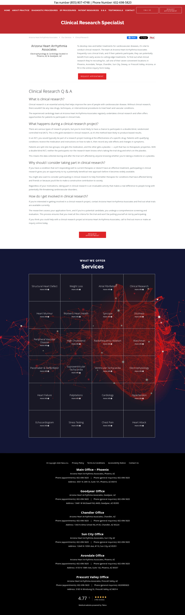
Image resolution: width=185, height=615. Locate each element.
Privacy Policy (78, 463)
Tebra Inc (64, 463)
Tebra (104, 605)
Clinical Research (82, 37)
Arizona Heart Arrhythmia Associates (43, 37)
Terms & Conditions (96, 463)
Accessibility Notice (117, 463)
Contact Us (134, 463)
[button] (171, 10)
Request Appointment (92, 76)
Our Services (66, 37)
